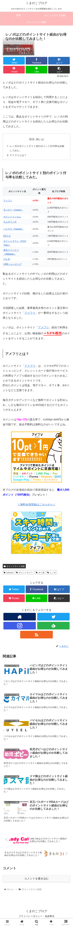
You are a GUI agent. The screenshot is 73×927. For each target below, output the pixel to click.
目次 (32, 139)
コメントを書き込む (36, 878)
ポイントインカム (12, 216)
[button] (66, 536)
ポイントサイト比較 (15, 566)
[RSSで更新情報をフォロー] (36, 634)
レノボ (53, 572)
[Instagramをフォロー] (19, 625)
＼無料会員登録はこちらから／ (36, 504)
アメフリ (7, 200)
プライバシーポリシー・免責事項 (36, 916)
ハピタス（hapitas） (13, 228)
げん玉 (6, 258)
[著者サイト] (19, 616)
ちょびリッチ (10, 221)
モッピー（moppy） (13, 209)
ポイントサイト (26, 572)
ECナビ (7, 235)
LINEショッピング (12, 264)
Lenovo (9, 572)
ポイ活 (41, 572)
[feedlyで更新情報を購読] (53, 625)
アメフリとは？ (18, 155)
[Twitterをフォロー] (53, 616)
